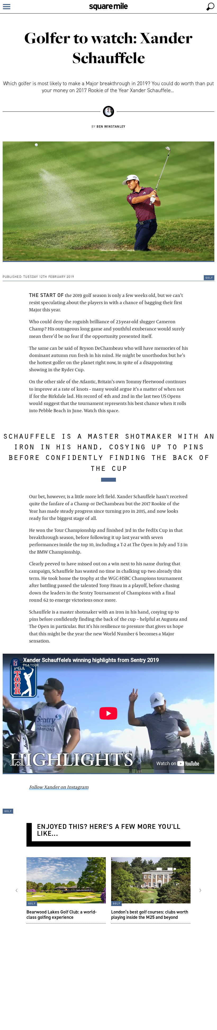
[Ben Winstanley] (108, 111)
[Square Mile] (108, 6)
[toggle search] (210, 6)
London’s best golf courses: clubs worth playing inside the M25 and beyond (149, 914)
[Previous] (19, 890)
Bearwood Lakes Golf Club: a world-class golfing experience (61, 914)
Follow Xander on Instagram (58, 787)
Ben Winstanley (111, 126)
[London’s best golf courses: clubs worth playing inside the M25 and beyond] (151, 890)
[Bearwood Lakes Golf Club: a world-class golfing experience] (66, 890)
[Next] (197, 890)
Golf (209, 277)
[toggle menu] (6, 6)
